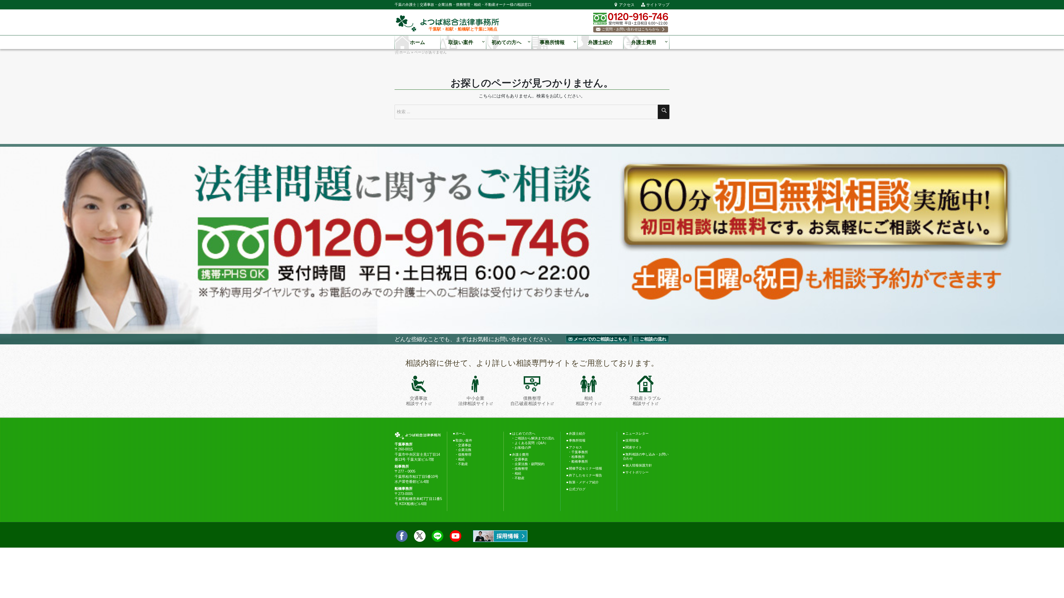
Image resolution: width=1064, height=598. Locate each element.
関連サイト (633, 447)
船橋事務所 (579, 461)
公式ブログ (577, 489)
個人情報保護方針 (638, 465)
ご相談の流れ (653, 339)
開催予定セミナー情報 (585, 468)
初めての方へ (506, 42)
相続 (461, 459)
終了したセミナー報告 (585, 475)
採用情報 (632, 440)
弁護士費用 (643, 42)
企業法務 (464, 450)
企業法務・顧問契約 (529, 464)
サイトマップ (657, 5)
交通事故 (464, 445)
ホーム (417, 42)
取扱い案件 (460, 42)
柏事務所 (578, 457)
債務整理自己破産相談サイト (530, 401)
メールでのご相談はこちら (600, 339)
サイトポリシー (637, 472)
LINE (437, 536)
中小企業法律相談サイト (473, 401)
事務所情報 (552, 42)
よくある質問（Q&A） (531, 443)
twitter (420, 536)
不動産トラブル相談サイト (645, 401)
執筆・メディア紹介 (584, 482)
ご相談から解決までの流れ (534, 438)
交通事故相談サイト (417, 401)
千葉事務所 (579, 452)
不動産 (463, 464)
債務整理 (464, 455)
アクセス (627, 5)
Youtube (455, 536)
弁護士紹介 (600, 42)
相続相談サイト (587, 401)
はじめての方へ (523, 433)
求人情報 (500, 536)
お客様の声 (523, 448)
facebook (402, 536)
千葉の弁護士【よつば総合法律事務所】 (447, 23)
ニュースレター (637, 433)
